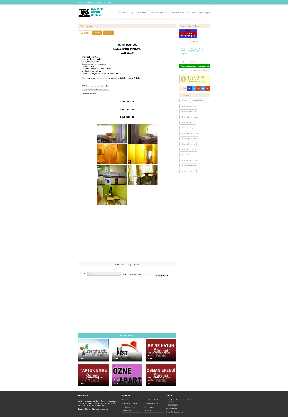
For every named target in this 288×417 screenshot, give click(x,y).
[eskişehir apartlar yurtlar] (92, 16)
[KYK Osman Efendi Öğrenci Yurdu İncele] (161, 385)
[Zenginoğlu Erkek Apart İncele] (93, 361)
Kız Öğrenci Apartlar (151, 403)
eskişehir (184, 100)
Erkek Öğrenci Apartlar (152, 400)
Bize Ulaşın (204, 12)
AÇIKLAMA (85, 33)
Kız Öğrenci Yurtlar (128, 407)
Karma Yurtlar (127, 411)
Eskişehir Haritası (159, 12)
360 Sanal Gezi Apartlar (183, 12)
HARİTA (97, 32)
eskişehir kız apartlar (188, 122)
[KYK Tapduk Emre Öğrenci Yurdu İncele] (93, 385)
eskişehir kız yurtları (187, 155)
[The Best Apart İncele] (127, 361)
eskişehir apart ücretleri (189, 160)
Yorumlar (108, 32)
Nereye (126, 274)
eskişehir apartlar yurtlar (189, 106)
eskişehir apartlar (196, 100)
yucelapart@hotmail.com (198, 70)
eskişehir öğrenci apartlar (189, 133)
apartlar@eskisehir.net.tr (177, 412)
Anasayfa (122, 12)
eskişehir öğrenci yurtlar (189, 138)
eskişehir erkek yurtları (188, 149)
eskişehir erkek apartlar (189, 128)
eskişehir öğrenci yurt (188, 144)
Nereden (83, 274)
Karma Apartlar (149, 407)
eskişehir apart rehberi (188, 111)
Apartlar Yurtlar (139, 12)
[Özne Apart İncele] (127, 385)
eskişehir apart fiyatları (188, 165)
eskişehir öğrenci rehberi (189, 117)
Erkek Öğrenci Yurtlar (129, 403)
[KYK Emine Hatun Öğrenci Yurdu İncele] (161, 361)
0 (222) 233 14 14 (196, 58)
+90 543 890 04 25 (197, 62)
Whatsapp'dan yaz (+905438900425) (195, 66)
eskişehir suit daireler (188, 171)
